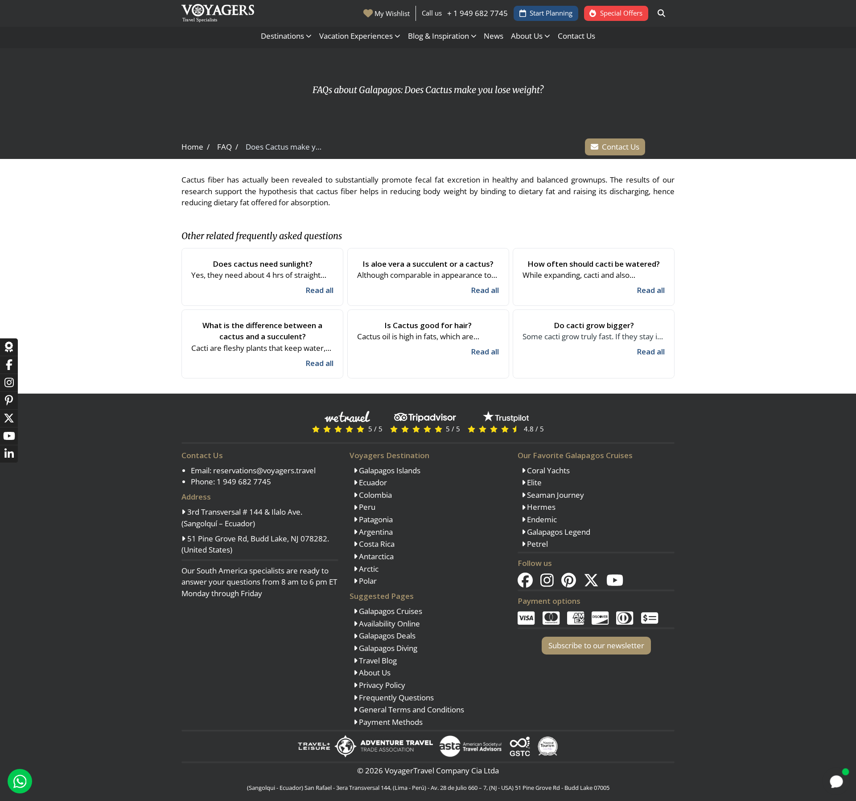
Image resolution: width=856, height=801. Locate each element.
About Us (374, 672)
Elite (533, 482)
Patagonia (375, 519)
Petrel (536, 544)
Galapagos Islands (388, 470)
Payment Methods (390, 722)
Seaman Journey (554, 495)
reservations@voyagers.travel (264, 470)
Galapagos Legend (557, 532)
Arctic (368, 569)
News (493, 36)
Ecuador (372, 482)
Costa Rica (376, 544)
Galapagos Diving (387, 648)
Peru (366, 507)
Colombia (374, 495)
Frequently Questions (395, 697)
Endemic (541, 519)
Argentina (375, 532)
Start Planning (551, 12)
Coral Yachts (547, 470)
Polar (367, 581)
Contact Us (576, 36)
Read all (319, 290)
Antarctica (375, 556)
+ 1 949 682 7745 (477, 13)
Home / (195, 147)
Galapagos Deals (386, 635)
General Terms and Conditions (410, 709)
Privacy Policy (381, 685)
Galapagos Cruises (389, 611)
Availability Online (388, 623)
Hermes (540, 507)
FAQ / (227, 147)
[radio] (316, 428)
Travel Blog (377, 660)
